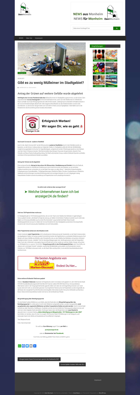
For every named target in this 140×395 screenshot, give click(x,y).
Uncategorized (21, 73)
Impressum (39, 38)
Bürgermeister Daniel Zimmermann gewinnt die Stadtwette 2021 (39, 359)
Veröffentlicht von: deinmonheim (27, 87)
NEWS (21, 38)
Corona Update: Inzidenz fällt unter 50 (72, 364)
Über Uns (29, 38)
